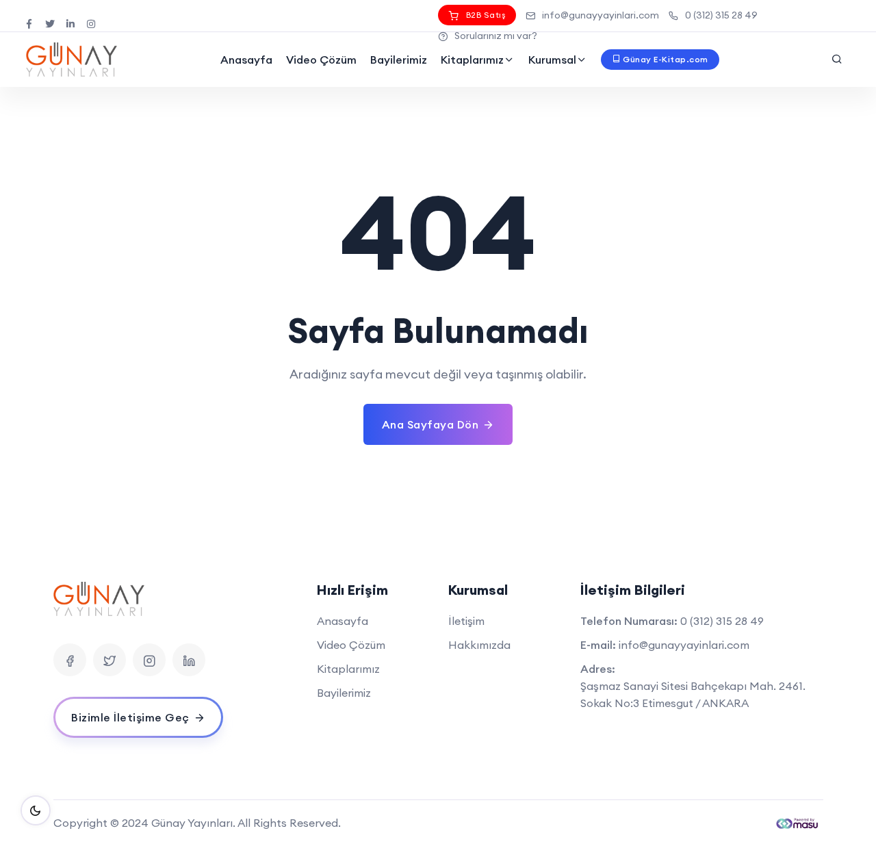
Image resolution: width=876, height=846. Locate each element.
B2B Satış (486, 15)
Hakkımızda (479, 645)
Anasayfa (246, 59)
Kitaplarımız (472, 59)
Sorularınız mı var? (495, 35)
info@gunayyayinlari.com (600, 15)
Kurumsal (552, 59)
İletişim (466, 621)
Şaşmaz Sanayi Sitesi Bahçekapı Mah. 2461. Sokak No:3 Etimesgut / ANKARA (693, 694)
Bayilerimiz (398, 59)
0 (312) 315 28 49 (721, 15)
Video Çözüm (321, 59)
